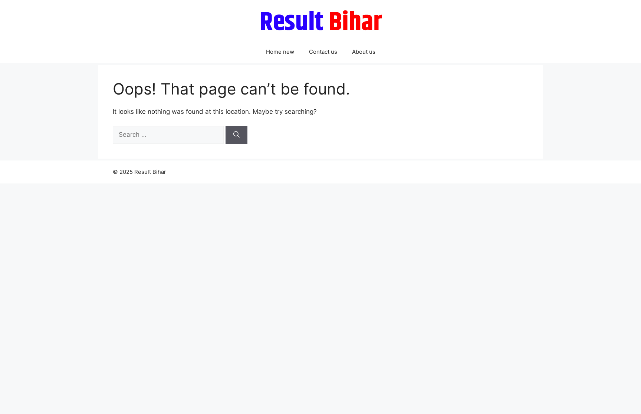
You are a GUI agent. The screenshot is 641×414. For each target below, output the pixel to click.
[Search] (236, 135)
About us (363, 51)
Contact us (323, 51)
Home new (280, 51)
